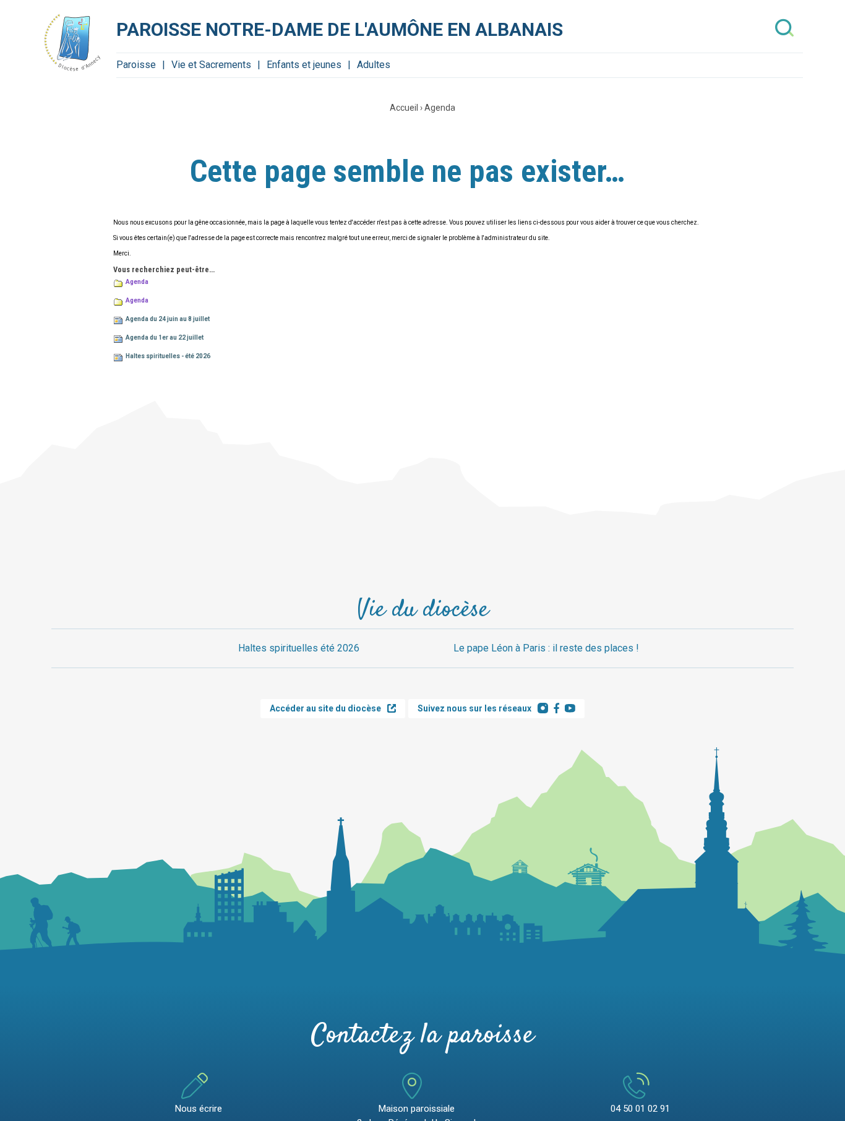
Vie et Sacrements (211, 65)
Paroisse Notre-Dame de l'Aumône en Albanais (339, 29)
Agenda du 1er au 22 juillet (165, 337)
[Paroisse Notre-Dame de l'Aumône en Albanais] (73, 42)
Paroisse (136, 65)
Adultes (373, 65)
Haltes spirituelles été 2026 (298, 648)
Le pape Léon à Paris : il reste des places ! (546, 648)
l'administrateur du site (514, 237)
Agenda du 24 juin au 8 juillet (168, 319)
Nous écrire (198, 1108)
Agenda (439, 108)
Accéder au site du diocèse (325, 708)
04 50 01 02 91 (640, 1108)
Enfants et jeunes (304, 65)
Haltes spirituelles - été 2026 (168, 356)
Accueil (404, 108)
